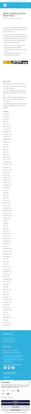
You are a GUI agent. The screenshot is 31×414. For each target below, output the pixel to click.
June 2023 (6, 192)
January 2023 (6, 205)
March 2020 (6, 266)
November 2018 (7, 279)
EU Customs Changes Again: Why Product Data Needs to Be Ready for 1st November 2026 (14, 92)
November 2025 (7, 134)
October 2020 (7, 251)
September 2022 (7, 215)
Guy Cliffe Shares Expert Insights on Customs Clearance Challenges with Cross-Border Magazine (15, 105)
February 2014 (7, 322)
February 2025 (7, 157)
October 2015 (6, 307)
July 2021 (5, 246)
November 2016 (7, 302)
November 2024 (7, 164)
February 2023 (7, 203)
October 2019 (6, 269)
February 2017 (7, 297)
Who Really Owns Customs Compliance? (14, 83)
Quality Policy (7, 377)
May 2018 (5, 287)
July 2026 (5, 116)
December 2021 (7, 238)
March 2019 (6, 276)
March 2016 (6, 304)
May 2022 (5, 225)
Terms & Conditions (8, 379)
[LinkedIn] (5, 367)
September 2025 (7, 139)
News (19, 18)
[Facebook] (13, 367)
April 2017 (6, 292)
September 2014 (7, 317)
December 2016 (7, 299)
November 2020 (7, 248)
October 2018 (6, 282)
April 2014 (6, 320)
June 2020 (6, 261)
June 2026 (6, 119)
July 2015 (5, 312)
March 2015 (6, 315)
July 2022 (5, 220)
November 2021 (7, 241)
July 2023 (5, 190)
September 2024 (7, 170)
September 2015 (7, 309)
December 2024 (7, 162)
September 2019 (7, 271)
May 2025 (5, 149)
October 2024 (7, 167)
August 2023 (6, 187)
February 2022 (7, 233)
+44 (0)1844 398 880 (11, 1)
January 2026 (6, 129)
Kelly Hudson (8, 18)
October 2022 (7, 213)
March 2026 (6, 124)
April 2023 (6, 198)
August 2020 (6, 256)
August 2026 (6, 114)
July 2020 (5, 259)
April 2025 (6, 152)
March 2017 (6, 294)
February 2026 (7, 126)
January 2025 (6, 159)
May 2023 (5, 195)
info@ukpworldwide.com (14, 352)
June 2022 (6, 223)
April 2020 (6, 264)
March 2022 (6, 231)
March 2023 (6, 200)
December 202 (7, 325)
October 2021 (6, 243)
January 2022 (6, 236)
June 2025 (6, 147)
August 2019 (6, 274)
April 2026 (6, 121)
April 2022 (6, 228)
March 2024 (6, 175)
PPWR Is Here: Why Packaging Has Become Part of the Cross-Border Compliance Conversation (15, 99)
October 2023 (7, 182)
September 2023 (7, 185)
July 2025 (5, 144)
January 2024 (6, 177)
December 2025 (7, 131)
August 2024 (6, 172)
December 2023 (7, 180)
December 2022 (7, 208)
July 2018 (5, 284)
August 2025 (6, 142)
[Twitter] (9, 367)
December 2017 (7, 289)
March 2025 (6, 154)
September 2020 (7, 254)
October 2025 (7, 136)
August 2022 (6, 218)
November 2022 (7, 210)
